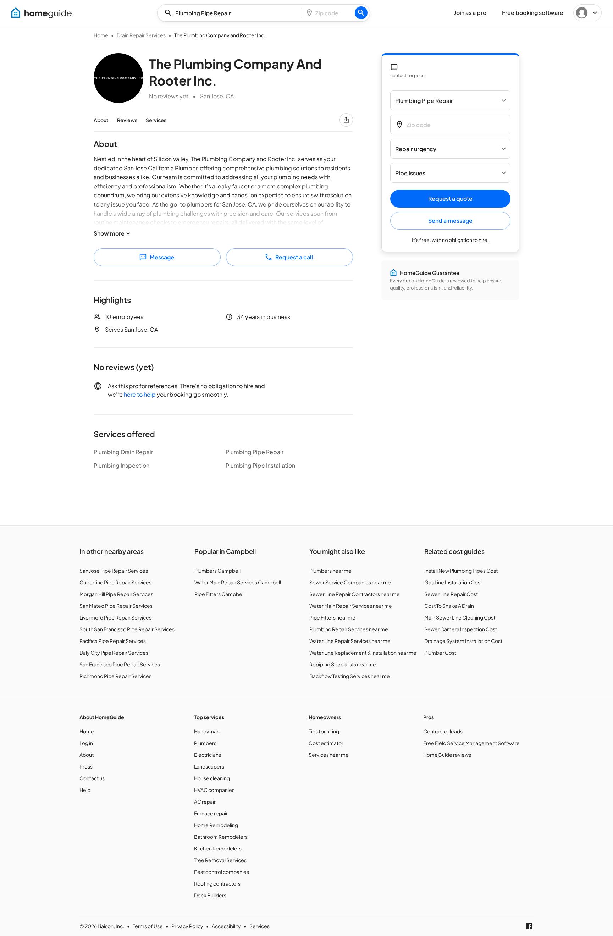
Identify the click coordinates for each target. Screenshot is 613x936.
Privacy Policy (187, 926)
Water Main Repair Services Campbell (237, 582)
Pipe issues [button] (410, 173)
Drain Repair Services (141, 35)
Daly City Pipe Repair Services (113, 652)
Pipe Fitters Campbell (219, 594)
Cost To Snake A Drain (449, 605)
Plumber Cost (440, 652)
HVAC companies (214, 790)
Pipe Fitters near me (332, 617)
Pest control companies (221, 872)
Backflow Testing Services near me (349, 676)
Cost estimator (326, 743)
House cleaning (212, 778)
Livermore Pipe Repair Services (115, 617)
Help (84, 790)
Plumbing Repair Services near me (348, 629)
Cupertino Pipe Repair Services (115, 582)
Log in (86, 743)
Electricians (207, 754)
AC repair (205, 801)
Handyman (207, 731)
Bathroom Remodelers (221, 836)
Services (156, 120)
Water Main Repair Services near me (350, 605)
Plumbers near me (330, 570)
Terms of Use (148, 926)
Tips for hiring (324, 731)
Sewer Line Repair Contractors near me (354, 594)
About (101, 120)
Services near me (329, 754)
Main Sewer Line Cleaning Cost (459, 617)
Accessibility (226, 926)
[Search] (361, 12)
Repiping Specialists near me (342, 664)
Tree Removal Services (220, 860)
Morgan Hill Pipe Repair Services (116, 594)
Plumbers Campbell (217, 570)
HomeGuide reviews (447, 754)
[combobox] (231, 13)
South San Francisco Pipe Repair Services (127, 629)
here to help (140, 394)
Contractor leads (443, 731)
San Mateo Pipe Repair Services (116, 605)
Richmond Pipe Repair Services (115, 676)
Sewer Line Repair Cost (451, 594)
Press (86, 766)
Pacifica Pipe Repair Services (112, 641)
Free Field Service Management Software (471, 743)
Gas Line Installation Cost (453, 582)
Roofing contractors (217, 883)
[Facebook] (529, 926)
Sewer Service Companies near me (350, 582)
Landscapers (209, 766)
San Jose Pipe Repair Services (113, 570)
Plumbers (205, 743)
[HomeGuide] (41, 12)
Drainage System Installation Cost (463, 641)
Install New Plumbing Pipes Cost (461, 570)
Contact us (92, 778)
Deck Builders (210, 895)
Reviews (127, 120)
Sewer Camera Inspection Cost (460, 629)
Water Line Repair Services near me (350, 641)
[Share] (346, 120)
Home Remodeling (216, 825)
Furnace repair (211, 813)
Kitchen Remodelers (218, 848)
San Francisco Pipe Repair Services (119, 664)
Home (101, 35)
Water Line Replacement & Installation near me (362, 652)
